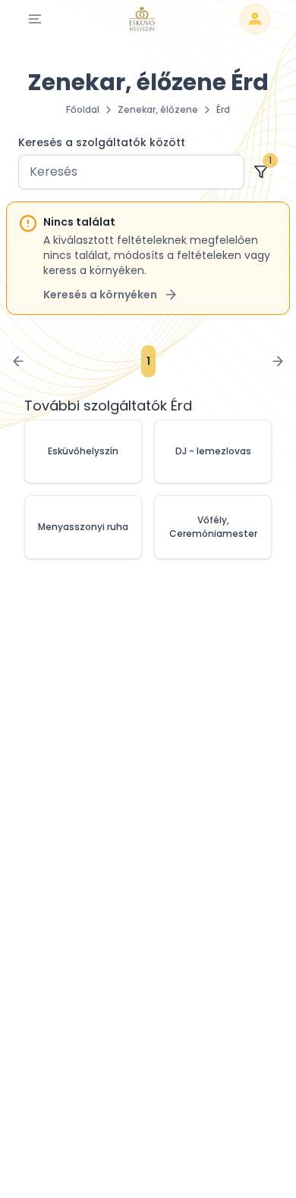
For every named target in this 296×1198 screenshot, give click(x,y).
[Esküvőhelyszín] (142, 19)
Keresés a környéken (100, 294)
